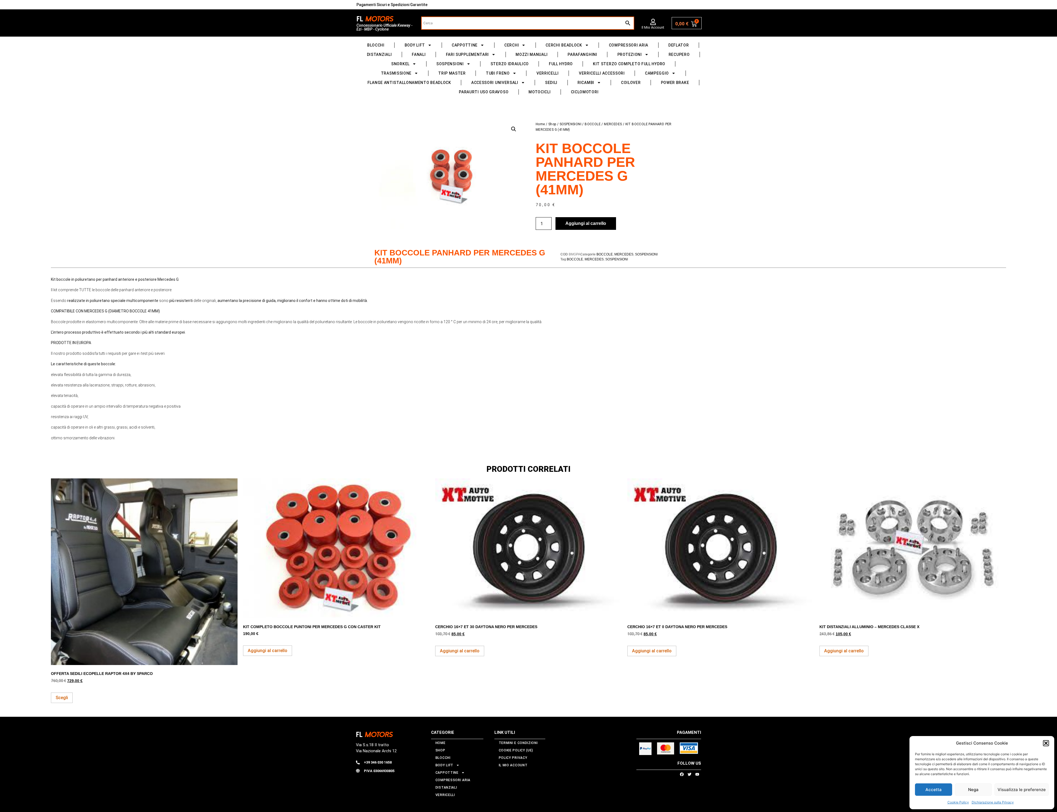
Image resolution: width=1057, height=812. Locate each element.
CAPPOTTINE (465, 45)
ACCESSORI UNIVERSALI (494, 82)
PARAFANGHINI (582, 54)
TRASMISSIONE (396, 73)
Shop (552, 124)
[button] (1046, 743)
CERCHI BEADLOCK (564, 45)
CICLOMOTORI (585, 92)
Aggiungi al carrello (585, 223)
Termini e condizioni (518, 743)
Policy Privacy (513, 758)
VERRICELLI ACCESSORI (602, 73)
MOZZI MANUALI (531, 54)
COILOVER (631, 82)
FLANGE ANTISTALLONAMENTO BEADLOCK (409, 82)
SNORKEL (400, 64)
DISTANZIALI (379, 54)
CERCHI (511, 45)
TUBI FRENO (498, 73)
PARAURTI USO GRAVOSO (483, 92)
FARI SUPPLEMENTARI (467, 54)
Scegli (62, 697)
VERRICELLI (547, 73)
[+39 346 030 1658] (358, 762)
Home (540, 124)
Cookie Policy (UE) (516, 750)
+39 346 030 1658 (378, 762)
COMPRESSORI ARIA (628, 45)
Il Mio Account (653, 27)
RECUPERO (679, 54)
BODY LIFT (415, 45)
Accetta (933, 789)
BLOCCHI (376, 45)
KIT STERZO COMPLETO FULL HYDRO (629, 64)
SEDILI (551, 82)
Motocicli (539, 92)
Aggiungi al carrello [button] (267, 650)
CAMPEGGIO (657, 73)
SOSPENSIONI (450, 64)
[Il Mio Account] (653, 22)
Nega (973, 789)
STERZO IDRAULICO (510, 64)
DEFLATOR (678, 45)
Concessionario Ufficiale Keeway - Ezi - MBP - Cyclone (384, 27)
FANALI (419, 54)
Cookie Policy (958, 802)
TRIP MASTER (452, 73)
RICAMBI (585, 82)
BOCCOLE (593, 124)
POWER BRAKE (675, 82)
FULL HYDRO (561, 64)
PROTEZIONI (629, 54)
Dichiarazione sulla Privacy (993, 802)
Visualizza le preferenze (1022, 789)
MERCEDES (613, 124)
